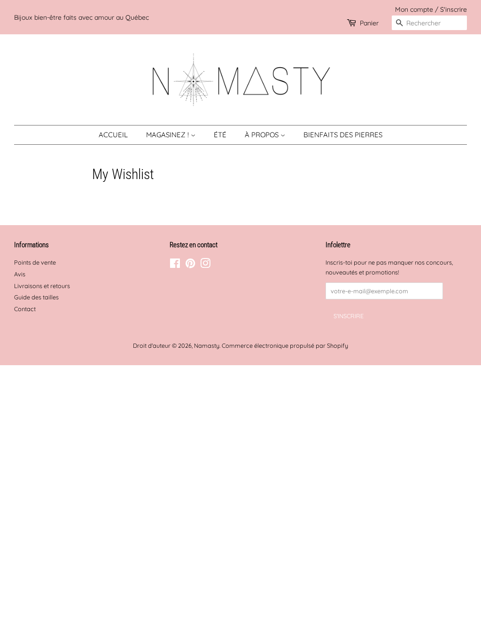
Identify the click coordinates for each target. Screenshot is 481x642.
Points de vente (35, 262)
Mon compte (414, 9)
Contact (25, 309)
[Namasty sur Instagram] (205, 265)
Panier (369, 23)
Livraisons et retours (42, 286)
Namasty (206, 345)
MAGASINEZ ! (168, 134)
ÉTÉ (220, 134)
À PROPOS (262, 134)
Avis (19, 274)
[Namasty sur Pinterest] (190, 265)
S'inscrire (453, 9)
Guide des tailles (36, 297)
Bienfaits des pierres (342, 134)
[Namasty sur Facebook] (175, 265)
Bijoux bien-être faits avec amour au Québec (81, 17)
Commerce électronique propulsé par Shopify (285, 345)
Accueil (113, 134)
